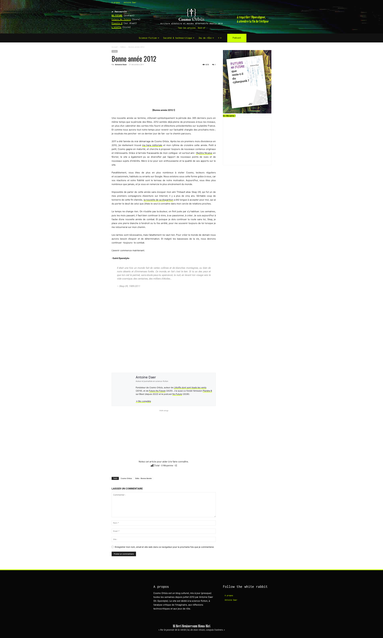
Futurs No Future (157, 390)
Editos (123, 47)
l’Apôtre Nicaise (204, 153)
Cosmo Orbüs (126, 478)
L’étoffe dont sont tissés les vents (190, 387)
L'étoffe (116, 27)
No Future (177, 394)
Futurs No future (121, 19)
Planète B (117, 23)
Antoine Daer (121, 64)
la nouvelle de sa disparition (158, 199)
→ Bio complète (143, 401)
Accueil (115, 47)
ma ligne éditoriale (152, 145)
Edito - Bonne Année (143, 478)
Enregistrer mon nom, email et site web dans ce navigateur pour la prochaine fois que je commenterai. (164, 547)
